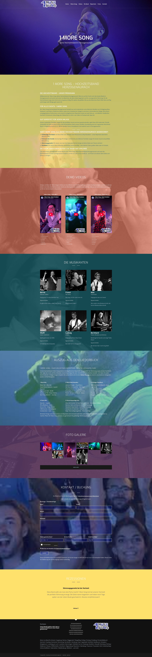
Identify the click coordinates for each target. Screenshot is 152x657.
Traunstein (96, 646)
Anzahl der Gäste (93, 537)
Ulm (101, 646)
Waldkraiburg (62, 648)
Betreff (42, 511)
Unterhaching (107, 646)
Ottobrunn (43, 646)
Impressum (68, 655)
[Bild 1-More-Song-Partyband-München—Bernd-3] (95, 446)
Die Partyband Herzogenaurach (76, 623)
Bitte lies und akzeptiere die (56, 548)
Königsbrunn (43, 644)
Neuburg (85, 644)
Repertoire (93, 4)
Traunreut (89, 646)
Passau (49, 646)
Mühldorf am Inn (77, 644)
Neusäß (97, 644)
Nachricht (43, 518)
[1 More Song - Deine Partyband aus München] (101, 626)
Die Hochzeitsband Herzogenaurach (76, 626)
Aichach (53, 640)
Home (67, 4)
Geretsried (54, 642)
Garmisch (42, 642)
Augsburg (59, 640)
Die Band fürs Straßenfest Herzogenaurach (76, 630)
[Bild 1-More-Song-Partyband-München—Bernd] (82, 457)
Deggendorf (71, 640)
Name (42, 504)
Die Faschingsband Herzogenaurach (76, 625)
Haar (79, 642)
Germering (61, 642)
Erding (83, 640)
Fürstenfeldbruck (102, 640)
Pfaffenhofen (55, 646)
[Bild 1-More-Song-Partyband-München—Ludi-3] (46, 447)
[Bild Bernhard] (107, 448)
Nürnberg (102, 644)
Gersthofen (68, 642)
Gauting (48, 642)
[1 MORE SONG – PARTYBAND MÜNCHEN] (49, 4)
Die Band (86, 4)
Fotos (99, 4)
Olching (108, 644)
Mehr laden (76, 467)
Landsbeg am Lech (53, 644)
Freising (88, 640)
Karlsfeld (90, 642)
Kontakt (104, 4)
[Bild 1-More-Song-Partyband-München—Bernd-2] (58, 455)
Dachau (65, 640)
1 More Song (73, 4)
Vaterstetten (54, 648)
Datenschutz (64, 655)
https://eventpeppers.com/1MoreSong (88, 496)
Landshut (61, 644)
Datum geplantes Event (46, 537)
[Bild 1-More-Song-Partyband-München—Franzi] (70, 450)
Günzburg (74, 642)
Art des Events (68, 537)
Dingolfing (78, 640)
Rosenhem (76, 646)
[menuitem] (67, 4)
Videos (80, 4)
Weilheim (69, 648)
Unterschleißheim (45, 648)
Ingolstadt (84, 642)
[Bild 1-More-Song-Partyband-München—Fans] (82, 445)
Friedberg (94, 640)
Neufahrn (91, 644)
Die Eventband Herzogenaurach (76, 628)
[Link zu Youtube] (111, 4)
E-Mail (78, 504)
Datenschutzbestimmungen (63, 548)
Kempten (103, 642)
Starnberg (83, 646)
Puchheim (62, 646)
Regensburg (69, 646)
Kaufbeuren (97, 642)
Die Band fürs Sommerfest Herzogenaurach (76, 632)
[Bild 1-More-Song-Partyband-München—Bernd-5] (58, 446)
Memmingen (68, 644)
